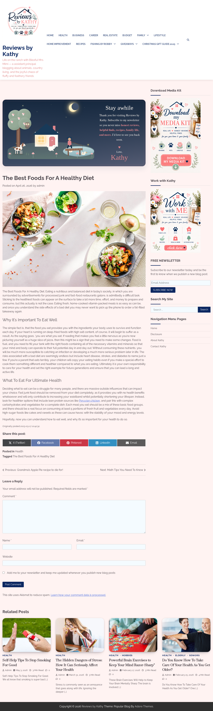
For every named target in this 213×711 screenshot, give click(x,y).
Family (141, 35)
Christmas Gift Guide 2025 (158, 44)
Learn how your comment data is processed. (78, 595)
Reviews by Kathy (17, 50)
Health (63, 35)
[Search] (188, 39)
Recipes (81, 44)
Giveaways (127, 44)
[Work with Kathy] (176, 252)
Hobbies (127, 655)
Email (81, 540)
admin (40, 185)
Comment (9, 496)
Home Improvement (59, 44)
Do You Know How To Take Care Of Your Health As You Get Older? (186, 665)
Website (7, 556)
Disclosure (156, 334)
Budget (127, 35)
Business (78, 35)
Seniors (194, 655)
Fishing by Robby (101, 44)
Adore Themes (144, 706)
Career (93, 35)
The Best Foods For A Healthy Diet (34, 456)
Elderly (180, 655)
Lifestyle (160, 35)
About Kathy (157, 340)
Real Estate (110, 35)
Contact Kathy (158, 346)
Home (50, 35)
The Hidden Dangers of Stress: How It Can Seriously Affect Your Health (79, 665)
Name (6, 540)
